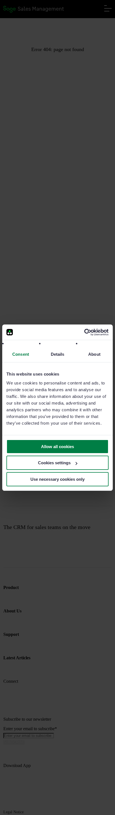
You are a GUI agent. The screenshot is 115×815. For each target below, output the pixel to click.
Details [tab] (57, 354)
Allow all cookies (57, 446)
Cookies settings (54, 462)
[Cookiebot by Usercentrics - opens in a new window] (84, 332)
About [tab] (94, 354)
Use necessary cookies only (57, 479)
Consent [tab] (20, 354)
